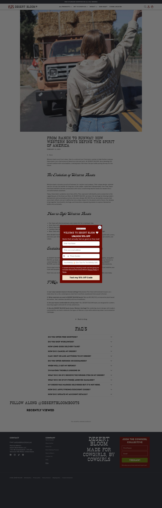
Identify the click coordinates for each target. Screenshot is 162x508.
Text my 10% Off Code (81, 277)
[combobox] (65, 256)
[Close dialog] (99, 227)
